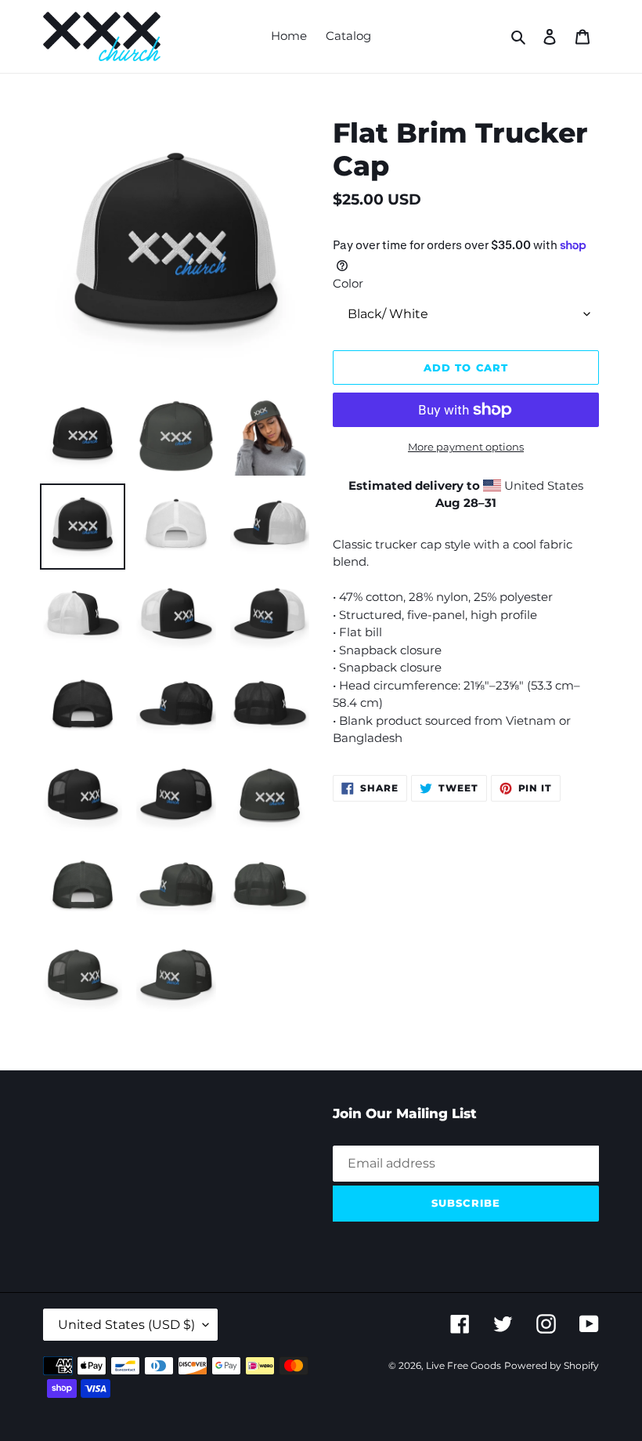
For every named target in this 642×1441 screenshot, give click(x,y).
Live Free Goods (463, 1365)
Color (348, 283)
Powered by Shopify (551, 1365)
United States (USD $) (126, 1324)
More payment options (466, 446)
